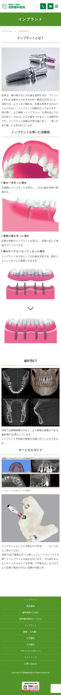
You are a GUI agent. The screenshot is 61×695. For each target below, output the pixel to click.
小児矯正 (30, 644)
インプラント (30, 625)
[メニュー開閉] (56, 6)
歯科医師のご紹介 (30, 612)
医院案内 (30, 606)
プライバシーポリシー (30, 651)
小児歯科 (30, 638)
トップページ (6, 31)
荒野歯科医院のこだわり (30, 619)
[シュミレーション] (30, 472)
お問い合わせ (30, 663)
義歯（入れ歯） (30, 631)
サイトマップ (30, 657)
